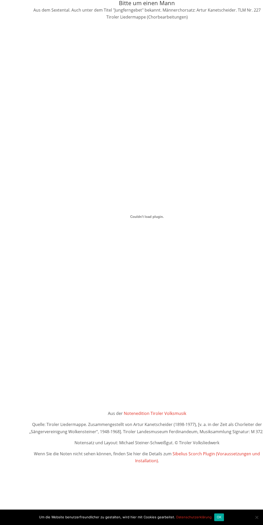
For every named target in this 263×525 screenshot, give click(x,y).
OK (219, 517)
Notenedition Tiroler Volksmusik (155, 413)
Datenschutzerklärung (194, 517)
